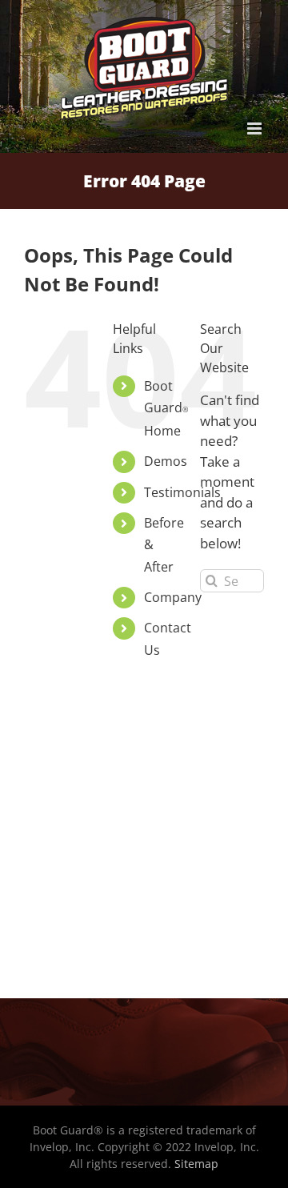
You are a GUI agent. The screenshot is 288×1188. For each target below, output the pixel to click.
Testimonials (182, 492)
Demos (165, 461)
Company (173, 597)
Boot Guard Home (166, 408)
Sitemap (196, 1163)
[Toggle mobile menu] (255, 128)
